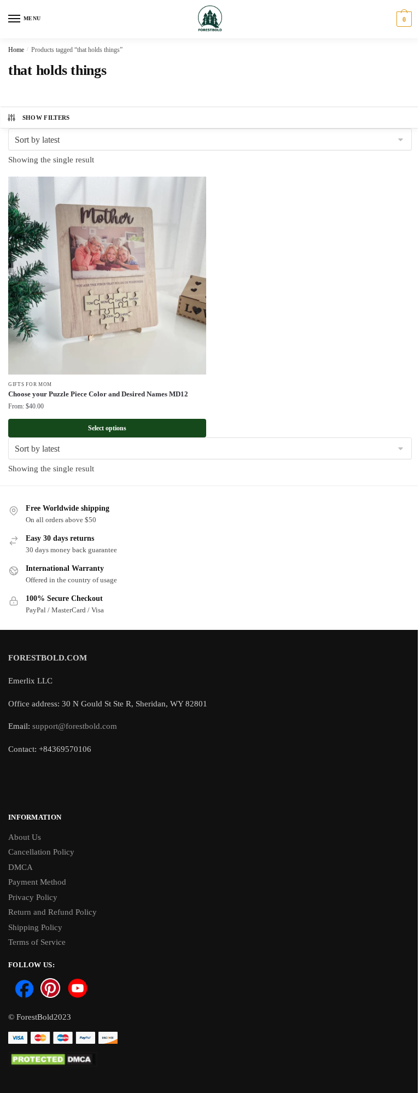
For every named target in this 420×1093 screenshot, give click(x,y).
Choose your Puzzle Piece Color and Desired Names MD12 (98, 394)
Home (16, 50)
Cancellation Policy (41, 851)
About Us (24, 837)
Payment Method (37, 882)
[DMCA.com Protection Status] (210, 1060)
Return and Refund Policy (52, 912)
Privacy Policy (32, 897)
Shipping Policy (35, 927)
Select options (107, 428)
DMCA (20, 867)
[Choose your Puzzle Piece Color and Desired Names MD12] (107, 276)
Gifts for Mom (30, 384)
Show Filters (46, 117)
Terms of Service (37, 942)
